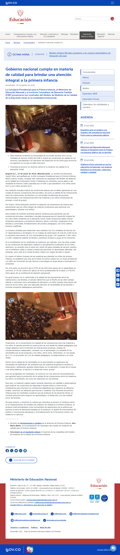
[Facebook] (7, 450)
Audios (86, 88)
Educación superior (101, 35)
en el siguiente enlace (30, 432)
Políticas (34, 527)
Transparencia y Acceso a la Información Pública (25, 35)
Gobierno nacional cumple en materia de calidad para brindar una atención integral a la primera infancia (53, 42)
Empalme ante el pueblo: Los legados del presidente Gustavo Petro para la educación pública (95, 133)
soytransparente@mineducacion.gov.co (41, 500)
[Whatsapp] (20, 450)
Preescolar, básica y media (87, 35)
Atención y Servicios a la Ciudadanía (49, 35)
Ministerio (74, 34)
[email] (16, 450)
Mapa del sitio (45, 527)
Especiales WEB (89, 94)
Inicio (8, 34)
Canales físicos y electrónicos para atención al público (31, 505)
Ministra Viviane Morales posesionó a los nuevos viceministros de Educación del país (80, 54)
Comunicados (29, 42)
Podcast (86, 83)
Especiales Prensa (90, 99)
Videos (85, 77)
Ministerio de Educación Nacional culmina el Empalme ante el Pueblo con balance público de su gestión (97, 150)
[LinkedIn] (25, 450)
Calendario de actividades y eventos (96, 105)
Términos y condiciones (19, 527)
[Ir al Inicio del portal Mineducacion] (99, 484)
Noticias (111, 34)
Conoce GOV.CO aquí (105, 550)
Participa (64, 34)
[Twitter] (11, 450)
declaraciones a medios (31, 423)
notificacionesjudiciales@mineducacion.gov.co (53, 502)
